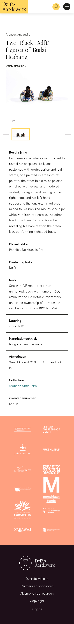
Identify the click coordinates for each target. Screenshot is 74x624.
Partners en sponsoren (37, 586)
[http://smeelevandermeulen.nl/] (22, 490)
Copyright (37, 601)
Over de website (37, 579)
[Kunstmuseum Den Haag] (22, 430)
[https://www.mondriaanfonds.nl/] (51, 490)
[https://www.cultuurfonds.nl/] (22, 510)
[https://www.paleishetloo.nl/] (22, 450)
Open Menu (66, 6)
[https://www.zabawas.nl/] (22, 531)
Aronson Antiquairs (23, 386)
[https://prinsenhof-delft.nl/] (51, 430)
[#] (54, 6)
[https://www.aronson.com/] (22, 470)
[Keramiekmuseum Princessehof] (51, 470)
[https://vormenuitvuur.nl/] (51, 531)
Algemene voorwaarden (37, 593)
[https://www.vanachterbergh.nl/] (51, 510)
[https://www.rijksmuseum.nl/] (51, 450)
